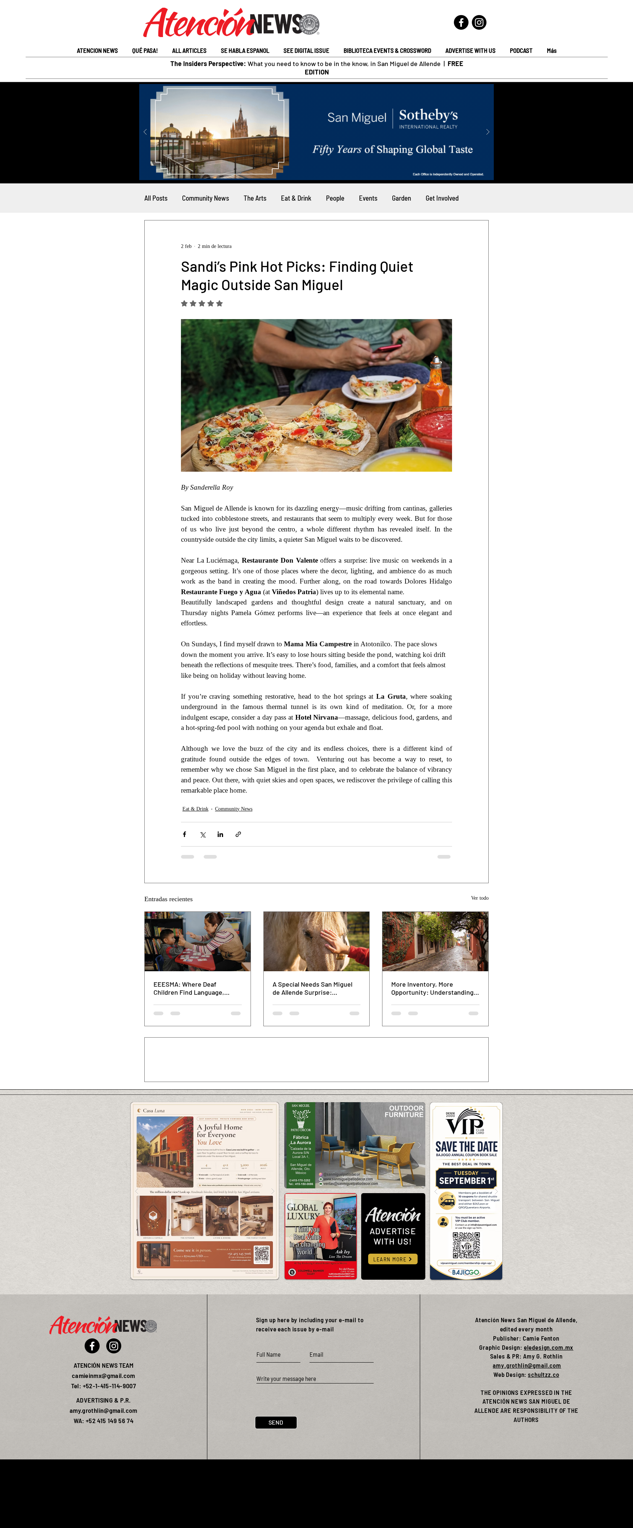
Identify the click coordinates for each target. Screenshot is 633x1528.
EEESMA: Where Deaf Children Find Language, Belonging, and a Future (188, 988)
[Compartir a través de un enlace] (238, 834)
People (335, 198)
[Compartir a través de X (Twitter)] (202, 834)
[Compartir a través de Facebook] (184, 834)
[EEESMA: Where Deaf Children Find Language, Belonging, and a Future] (198, 941)
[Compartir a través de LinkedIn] (220, 834)
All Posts (155, 198)
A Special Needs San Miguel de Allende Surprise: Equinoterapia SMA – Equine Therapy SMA (314, 988)
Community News (205, 198)
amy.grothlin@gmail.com (527, 1433)
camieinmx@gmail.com (103, 1444)
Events (368, 198)
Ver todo (480, 898)
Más (431, 198)
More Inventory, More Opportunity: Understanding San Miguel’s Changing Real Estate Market (432, 988)
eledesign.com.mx (549, 1415)
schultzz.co (543, 1443)
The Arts (255, 198)
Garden (401, 198)
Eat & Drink (296, 198)
